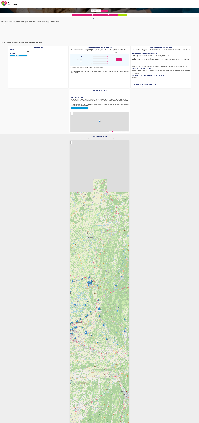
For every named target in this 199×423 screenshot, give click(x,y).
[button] (99, 121)
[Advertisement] (99, 33)
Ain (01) (106, 15)
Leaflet (111, 131)
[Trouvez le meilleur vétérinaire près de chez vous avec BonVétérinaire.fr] (9, 6)
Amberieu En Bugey (113, 15)
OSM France (126, 131)
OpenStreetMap (118, 131)
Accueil (75, 15)
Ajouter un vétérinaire (102, 4)
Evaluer (119, 59)
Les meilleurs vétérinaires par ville (85, 15)
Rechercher (105, 10)
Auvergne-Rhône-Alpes (98, 15)
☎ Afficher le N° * (18, 55)
